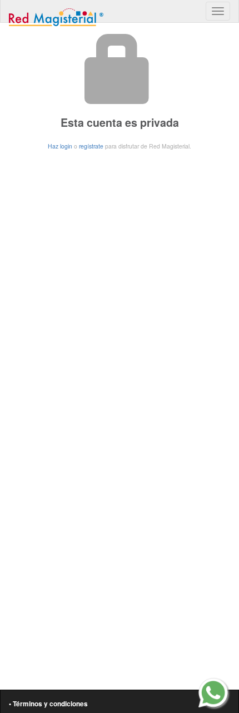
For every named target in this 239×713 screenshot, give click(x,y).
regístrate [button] (91, 146)
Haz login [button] (60, 146)
